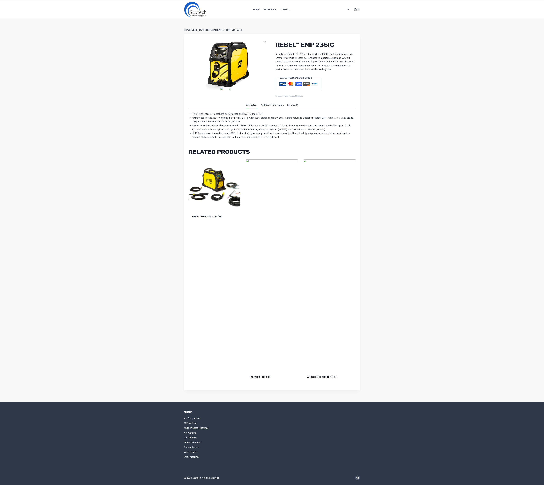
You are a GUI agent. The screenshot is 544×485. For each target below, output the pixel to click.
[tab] (251, 105)
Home (256, 9)
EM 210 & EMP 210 (260, 377)
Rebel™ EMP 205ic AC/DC (207, 216)
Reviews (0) (292, 104)
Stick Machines (191, 456)
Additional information (272, 104)
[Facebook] (357, 477)
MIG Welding (190, 423)
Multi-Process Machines (293, 96)
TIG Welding (190, 437)
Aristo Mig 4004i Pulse (322, 377)
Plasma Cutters (192, 447)
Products (270, 9)
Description (251, 104)
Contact (285, 9)
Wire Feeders (191, 452)
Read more (198, 225)
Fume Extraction (192, 442)
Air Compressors (192, 418)
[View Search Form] (348, 9)
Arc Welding (190, 432)
